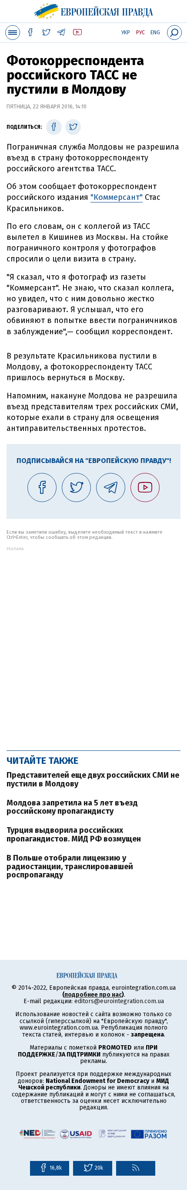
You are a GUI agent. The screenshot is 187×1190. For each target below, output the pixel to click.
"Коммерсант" (116, 197)
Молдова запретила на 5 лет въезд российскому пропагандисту (72, 807)
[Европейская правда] (94, 10)
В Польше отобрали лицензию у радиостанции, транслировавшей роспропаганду (70, 866)
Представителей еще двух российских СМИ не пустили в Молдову (93, 779)
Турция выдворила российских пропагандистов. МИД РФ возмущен (74, 834)
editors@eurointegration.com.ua (119, 1001)
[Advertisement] (93, 644)
